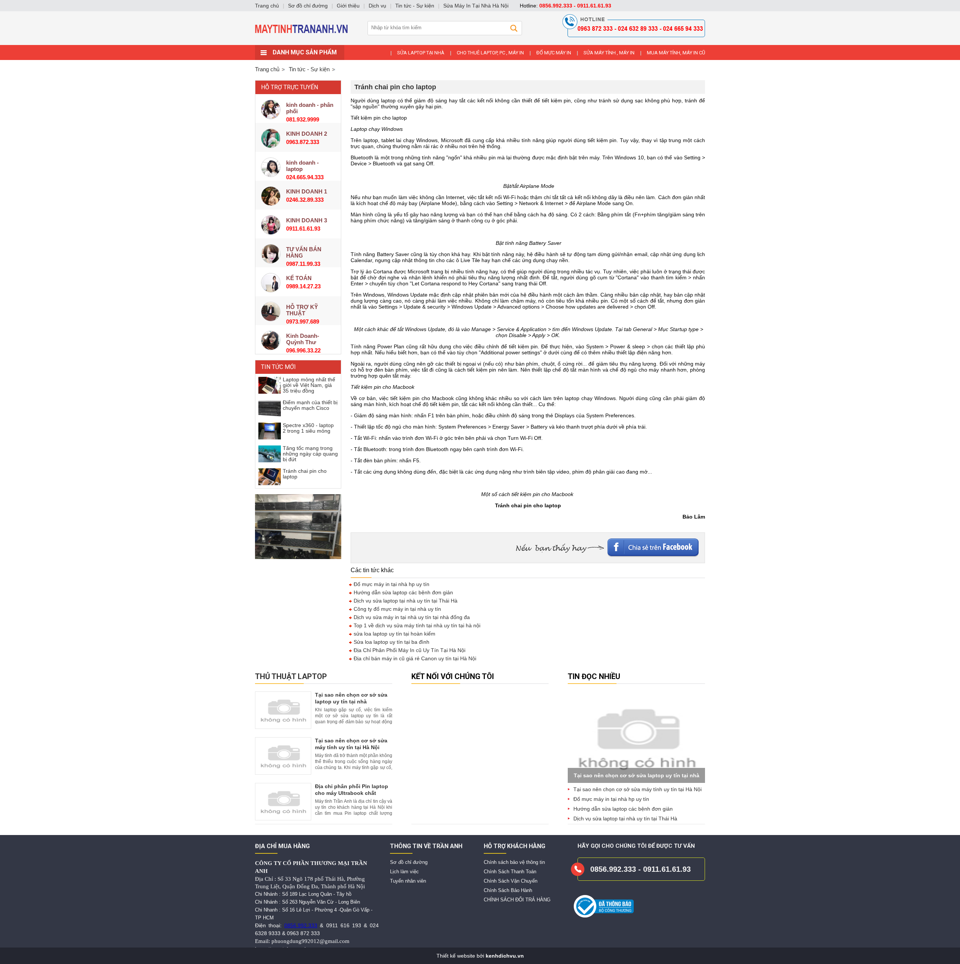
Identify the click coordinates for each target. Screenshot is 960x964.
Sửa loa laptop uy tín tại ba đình (390, 642)
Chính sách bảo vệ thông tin (514, 862)
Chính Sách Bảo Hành (508, 890)
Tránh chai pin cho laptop (305, 474)
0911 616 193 (343, 925)
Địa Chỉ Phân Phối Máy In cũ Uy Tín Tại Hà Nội (408, 650)
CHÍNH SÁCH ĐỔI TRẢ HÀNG (517, 900)
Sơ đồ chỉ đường (409, 862)
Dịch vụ (377, 6)
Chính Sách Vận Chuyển (510, 881)
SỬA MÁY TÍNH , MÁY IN (609, 52)
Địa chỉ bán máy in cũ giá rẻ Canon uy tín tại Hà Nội (414, 658)
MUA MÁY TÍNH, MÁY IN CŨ (676, 52)
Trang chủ (267, 69)
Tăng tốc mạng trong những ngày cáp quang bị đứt (310, 453)
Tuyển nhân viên (408, 881)
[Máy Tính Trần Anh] (480, 43)
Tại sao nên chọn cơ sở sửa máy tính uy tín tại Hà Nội (637, 789)
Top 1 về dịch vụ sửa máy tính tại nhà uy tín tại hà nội (416, 625)
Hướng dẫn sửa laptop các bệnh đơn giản (402, 592)
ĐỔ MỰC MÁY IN (553, 52)
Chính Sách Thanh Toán (510, 871)
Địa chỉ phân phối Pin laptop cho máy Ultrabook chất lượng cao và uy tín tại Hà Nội (353, 793)
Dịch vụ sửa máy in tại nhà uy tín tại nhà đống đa (411, 617)
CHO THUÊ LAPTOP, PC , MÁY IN (490, 52)
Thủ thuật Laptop (291, 676)
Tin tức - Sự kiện (414, 6)
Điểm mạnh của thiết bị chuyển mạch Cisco (310, 405)
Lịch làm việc (404, 871)
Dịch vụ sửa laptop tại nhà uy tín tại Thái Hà (405, 601)
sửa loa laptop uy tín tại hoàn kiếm (393, 634)
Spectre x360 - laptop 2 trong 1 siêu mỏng (308, 428)
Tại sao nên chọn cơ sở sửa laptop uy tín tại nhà (636, 775)
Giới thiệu (348, 6)
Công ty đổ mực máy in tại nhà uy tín (396, 609)
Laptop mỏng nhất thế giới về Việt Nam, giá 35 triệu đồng (309, 385)
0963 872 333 (303, 933)
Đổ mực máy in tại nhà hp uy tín (390, 584)
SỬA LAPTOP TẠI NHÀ (420, 52)
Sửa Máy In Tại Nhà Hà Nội (475, 6)
